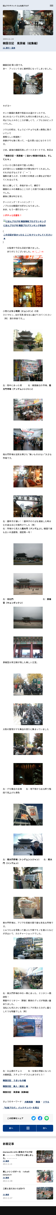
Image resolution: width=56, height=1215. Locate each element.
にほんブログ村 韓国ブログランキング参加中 (24, 225)
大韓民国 (28, 1101)
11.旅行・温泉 (9, 48)
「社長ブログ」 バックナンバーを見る (21, 1107)
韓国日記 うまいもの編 (14, 1080)
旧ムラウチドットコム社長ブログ (16, 5)
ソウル (46, 1101)
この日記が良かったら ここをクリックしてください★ (27, 236)
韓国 (38, 1101)
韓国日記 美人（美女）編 (15, 1086)
